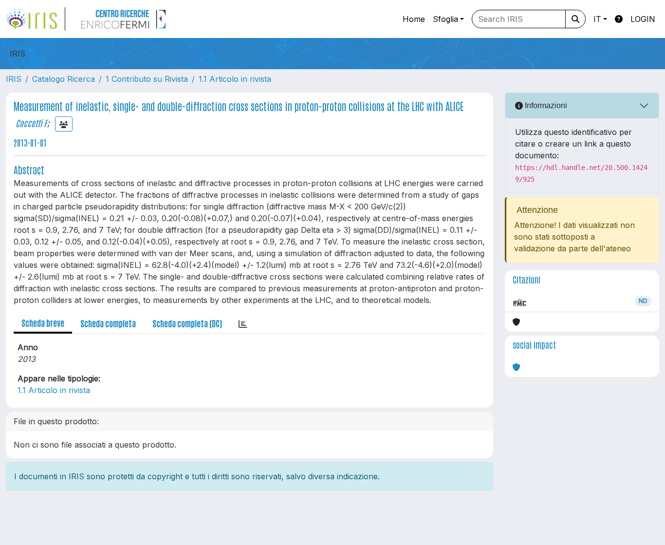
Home (414, 19)
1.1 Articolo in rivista (235, 79)
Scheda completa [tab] (108, 323)
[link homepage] (35, 19)
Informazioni (545, 105)
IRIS (13, 79)
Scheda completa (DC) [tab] (187, 323)
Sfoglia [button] (445, 19)
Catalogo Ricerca (63, 79)
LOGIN (642, 19)
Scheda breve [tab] (42, 322)
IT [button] (597, 19)
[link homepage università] (123, 19)
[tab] (243, 323)
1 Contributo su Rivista (147, 79)
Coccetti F (31, 122)
